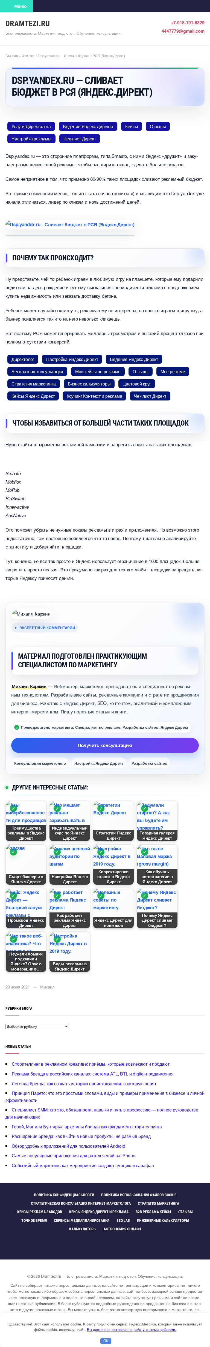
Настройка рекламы (31, 138)
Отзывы (158, 126)
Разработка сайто (150, 763)
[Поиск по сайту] (41, 6)
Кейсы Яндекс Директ (33, 396)
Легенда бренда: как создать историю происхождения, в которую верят (84, 1083)
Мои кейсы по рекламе (98, 371)
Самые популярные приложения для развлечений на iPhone (73, 1155)
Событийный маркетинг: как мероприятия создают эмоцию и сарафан (83, 1165)
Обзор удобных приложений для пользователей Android (68, 1146)
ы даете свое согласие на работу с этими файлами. (131, 1329)
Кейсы (131, 126)
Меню (20, 6)
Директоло (22, 359)
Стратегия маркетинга (33, 384)
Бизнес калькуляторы (89, 384)
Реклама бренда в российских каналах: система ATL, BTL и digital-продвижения (93, 1074)
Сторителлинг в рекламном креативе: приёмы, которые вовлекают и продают (91, 1064)
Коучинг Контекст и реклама (94, 396)
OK (106, 1341)
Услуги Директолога (31, 126)
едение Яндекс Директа (88, 126)
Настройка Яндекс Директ (72, 359)
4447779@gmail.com (183, 31)
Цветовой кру (136, 384)
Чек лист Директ (150, 396)
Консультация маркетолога (40, 763)
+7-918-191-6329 (188, 22)
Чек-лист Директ (79, 138)
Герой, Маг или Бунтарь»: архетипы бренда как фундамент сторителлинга (87, 1126)
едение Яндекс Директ (134, 359)
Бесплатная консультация (37, 371)
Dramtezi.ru (27, 23)
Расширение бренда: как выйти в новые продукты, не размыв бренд (81, 1136)
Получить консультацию (105, 745)
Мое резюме (173, 371)
